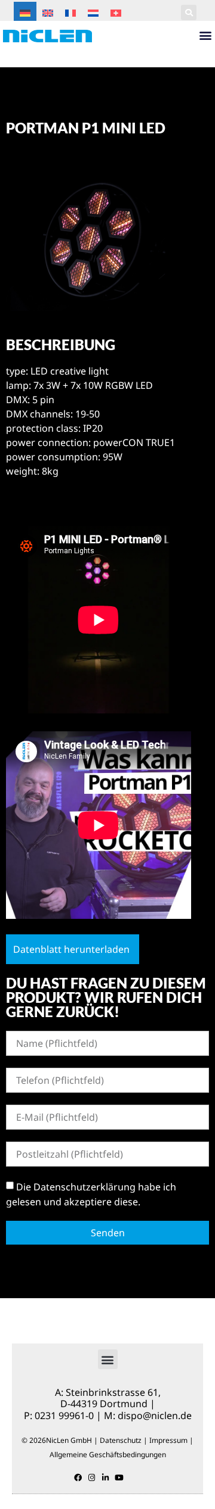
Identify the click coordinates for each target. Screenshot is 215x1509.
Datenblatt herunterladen (71, 949)
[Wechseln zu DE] (25, 12)
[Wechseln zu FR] (70, 12)
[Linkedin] (105, 1478)
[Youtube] (119, 1478)
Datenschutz (121, 1440)
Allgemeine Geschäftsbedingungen (108, 1454)
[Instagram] (92, 1478)
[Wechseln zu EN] (47, 12)
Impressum (168, 1440)
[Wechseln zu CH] (116, 12)
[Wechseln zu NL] (93, 12)
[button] (188, 12)
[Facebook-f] (78, 1478)
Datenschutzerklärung (84, 1186)
